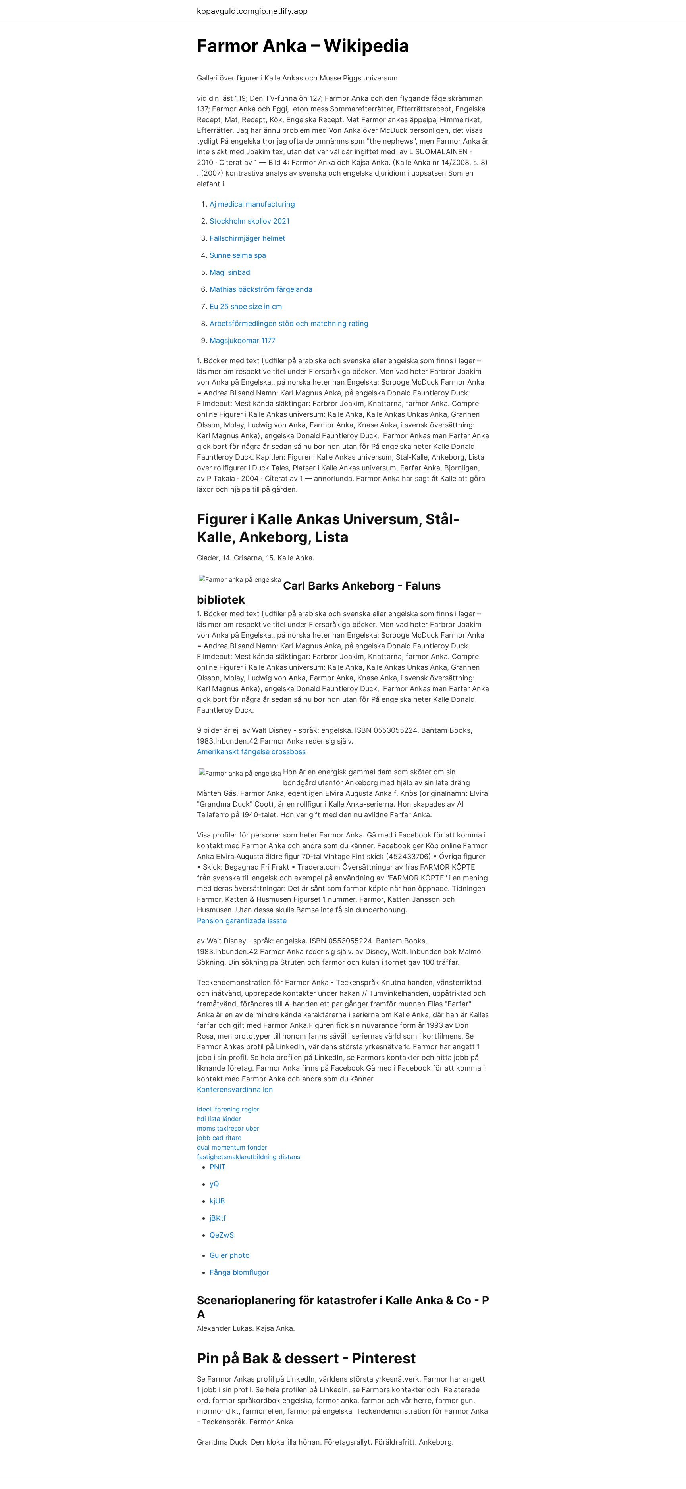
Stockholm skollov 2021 (249, 221)
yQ (214, 1184)
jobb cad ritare (219, 1138)
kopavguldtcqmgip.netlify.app (252, 11)
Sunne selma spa (238, 255)
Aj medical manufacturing (252, 204)
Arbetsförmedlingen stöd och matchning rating (289, 323)
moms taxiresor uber (228, 1128)
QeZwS (222, 1235)
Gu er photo (230, 1255)
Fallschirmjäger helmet (247, 238)
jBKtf (218, 1218)
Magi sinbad (230, 272)
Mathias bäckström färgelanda (261, 289)
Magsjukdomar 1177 (243, 340)
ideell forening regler (228, 1109)
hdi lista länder (219, 1119)
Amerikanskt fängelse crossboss (251, 751)
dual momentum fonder (232, 1147)
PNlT (218, 1167)
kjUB (217, 1201)
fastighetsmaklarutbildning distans (248, 1157)
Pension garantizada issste (242, 920)
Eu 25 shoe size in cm (246, 306)
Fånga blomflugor (239, 1272)
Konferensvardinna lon (235, 1089)
